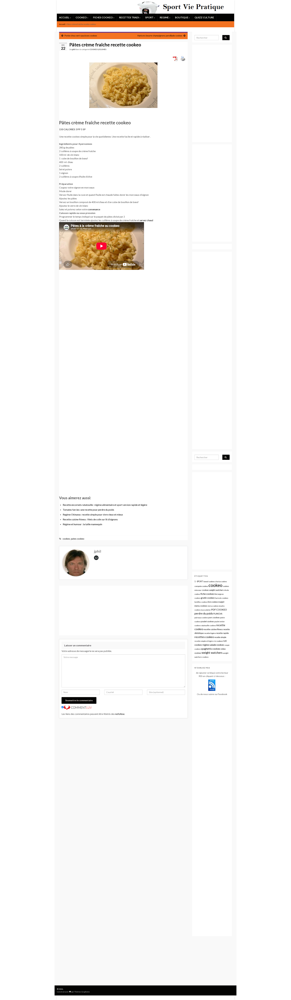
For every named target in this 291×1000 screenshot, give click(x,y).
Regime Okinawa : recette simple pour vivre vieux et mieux (93, 514)
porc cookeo (214, 617)
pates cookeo (77, 538)
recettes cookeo (204, 637)
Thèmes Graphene (82, 992)
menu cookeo (200, 605)
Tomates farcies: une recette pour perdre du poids (88, 509)
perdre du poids (203, 613)
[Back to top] (284, 993)
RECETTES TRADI (129, 17)
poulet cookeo (207, 621)
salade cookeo (216, 644)
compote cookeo (201, 586)
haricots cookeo (221, 598)
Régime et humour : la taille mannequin (82, 524)
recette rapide (222, 633)
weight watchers (212, 652)
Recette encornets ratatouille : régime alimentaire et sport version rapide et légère (105, 504)
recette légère (210, 633)
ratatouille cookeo (208, 625)
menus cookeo (213, 606)
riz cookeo (218, 641)
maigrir (221, 602)
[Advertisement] (114, 285)
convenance (94, 209)
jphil (73, 49)
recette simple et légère (204, 641)
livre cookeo (213, 602)
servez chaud (146, 220)
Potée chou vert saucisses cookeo (80, 35)
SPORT (149, 17)
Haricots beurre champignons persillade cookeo (159, 35)
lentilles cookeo (200, 602)
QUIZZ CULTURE (204, 17)
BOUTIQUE (182, 17)
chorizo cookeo (221, 581)
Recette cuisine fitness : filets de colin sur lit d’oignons (90, 519)
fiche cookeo (207, 593)
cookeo (66, 538)
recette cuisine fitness (213, 629)
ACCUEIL (64, 17)
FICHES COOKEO (103, 17)
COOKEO (81, 17)
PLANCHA (217, 613)
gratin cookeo (208, 598)
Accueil (62, 24)
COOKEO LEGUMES (98, 49)
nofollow (119, 713)
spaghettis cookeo (210, 648)
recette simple (220, 637)
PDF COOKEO (219, 609)
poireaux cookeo (201, 618)
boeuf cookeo (209, 581)
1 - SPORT (198, 581)
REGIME (164, 17)
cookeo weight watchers (213, 590)
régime (205, 645)
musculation (206, 610)
